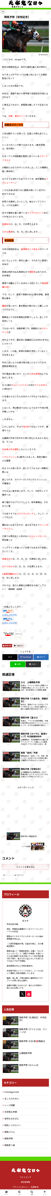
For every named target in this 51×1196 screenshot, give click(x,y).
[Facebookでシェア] (8, 867)
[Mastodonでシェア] (19, 859)
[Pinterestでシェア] (14, 874)
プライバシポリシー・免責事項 (25, 1187)
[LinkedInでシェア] (25, 874)
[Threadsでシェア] (19, 867)
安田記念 (19, 645)
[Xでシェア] (8, 859)
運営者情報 (25, 1182)
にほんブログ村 (9, 614)
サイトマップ (25, 1177)
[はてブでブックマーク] (31, 867)
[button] (33, 664)
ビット (25, 920)
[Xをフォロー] (22, 994)
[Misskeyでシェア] (42, 859)
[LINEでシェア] (42, 867)
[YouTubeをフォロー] (29, 994)
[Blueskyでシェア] (31, 859)
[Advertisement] (25, 807)
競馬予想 (8, 645)
